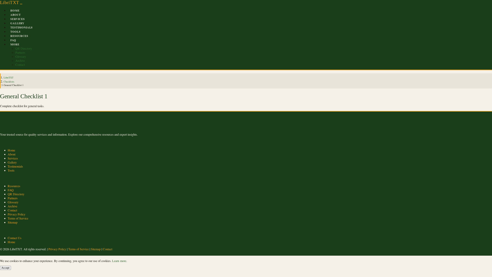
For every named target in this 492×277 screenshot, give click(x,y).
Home (14, 11)
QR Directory (23, 48)
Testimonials (21, 27)
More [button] (14, 44)
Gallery (17, 23)
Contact (20, 65)
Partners (20, 52)
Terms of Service (18, 218)
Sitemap (12, 222)
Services (17, 19)
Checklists (9, 81)
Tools (15, 32)
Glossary (20, 56)
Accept (5, 267)
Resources (19, 36)
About (15, 15)
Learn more (119, 261)
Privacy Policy (16, 214)
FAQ (13, 40)
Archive (20, 60)
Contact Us (14, 238)
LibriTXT (9, 2)
